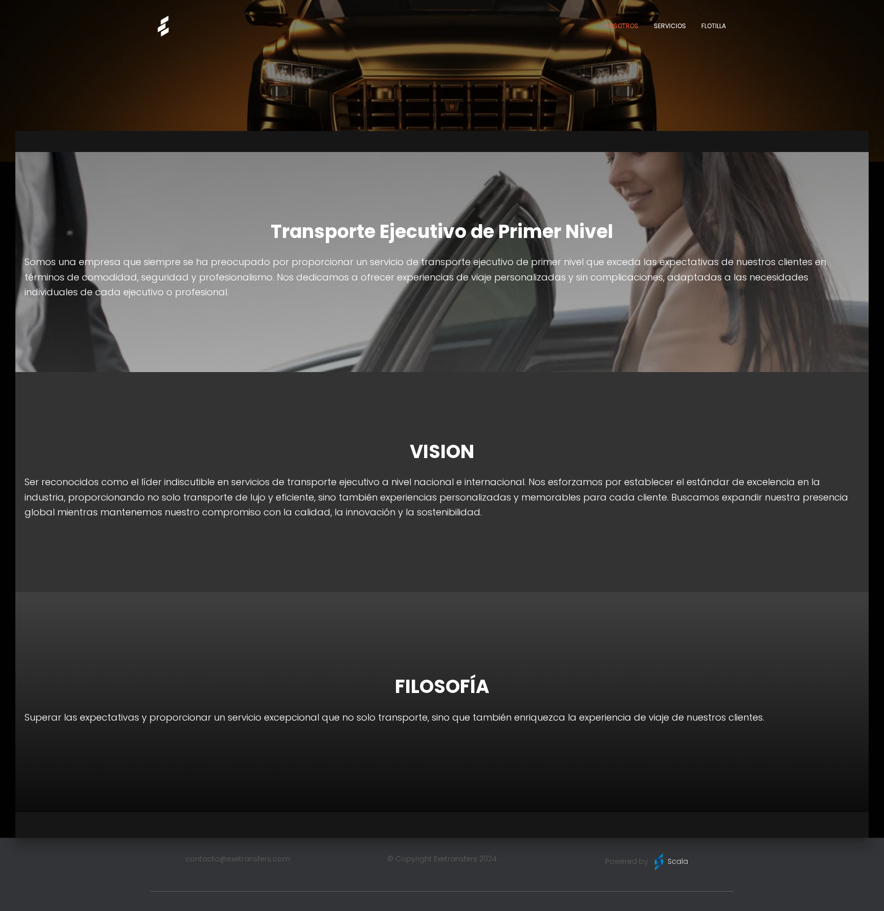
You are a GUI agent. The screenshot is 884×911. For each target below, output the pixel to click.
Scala (678, 861)
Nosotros (621, 25)
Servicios (670, 25)
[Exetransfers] (163, 26)
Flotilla (713, 25)
